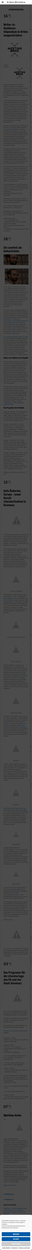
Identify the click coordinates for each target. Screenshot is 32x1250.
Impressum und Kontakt (24, 1247)
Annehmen (16, 1234)
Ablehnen (16, 1239)
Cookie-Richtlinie (6, 1247)
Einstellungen (16, 1244)
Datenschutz (14, 1247)
